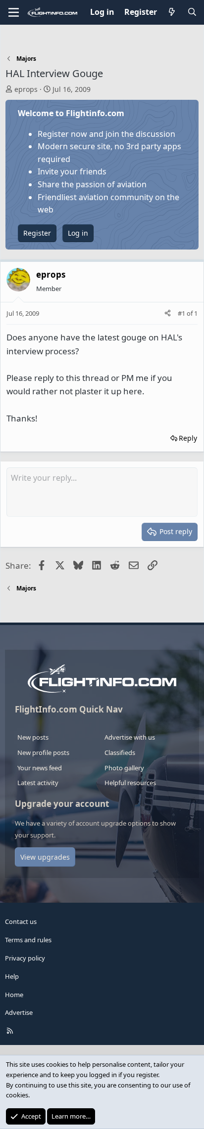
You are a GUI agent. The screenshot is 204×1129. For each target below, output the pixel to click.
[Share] (167, 313)
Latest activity (37, 782)
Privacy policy (25, 958)
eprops (26, 89)
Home (14, 994)
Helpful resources (130, 782)
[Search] (192, 12)
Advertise (19, 1012)
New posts (33, 737)
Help (12, 976)
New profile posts (43, 752)
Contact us (21, 921)
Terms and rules (28, 939)
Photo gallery (124, 767)
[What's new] (172, 12)
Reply (188, 438)
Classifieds (119, 752)
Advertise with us (129, 737)
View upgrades (45, 857)
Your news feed (39, 767)
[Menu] (13, 12)
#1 (182, 313)
